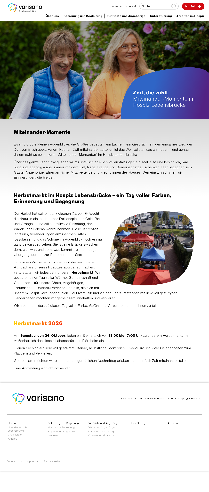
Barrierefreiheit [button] (53, 461)
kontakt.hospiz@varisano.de (185, 398)
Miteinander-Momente (101, 435)
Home (28, 26)
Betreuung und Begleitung (63, 423)
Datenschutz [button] (14, 461)
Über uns (13, 423)
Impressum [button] (33, 461)
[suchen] (174, 6)
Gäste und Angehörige (101, 427)
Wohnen (53, 435)
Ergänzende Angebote (61, 431)
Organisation (15, 434)
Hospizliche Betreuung (61, 427)
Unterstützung (136, 423)
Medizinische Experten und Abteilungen (65, 26)
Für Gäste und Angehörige (150, 26)
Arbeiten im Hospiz (179, 423)
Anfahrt (12, 438)
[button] (52, 16)
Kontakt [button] (130, 6)
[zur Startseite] (38, 398)
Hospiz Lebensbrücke (111, 26)
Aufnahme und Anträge (101, 431)
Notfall (190, 6)
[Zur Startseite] (25, 8)
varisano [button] (116, 6)
